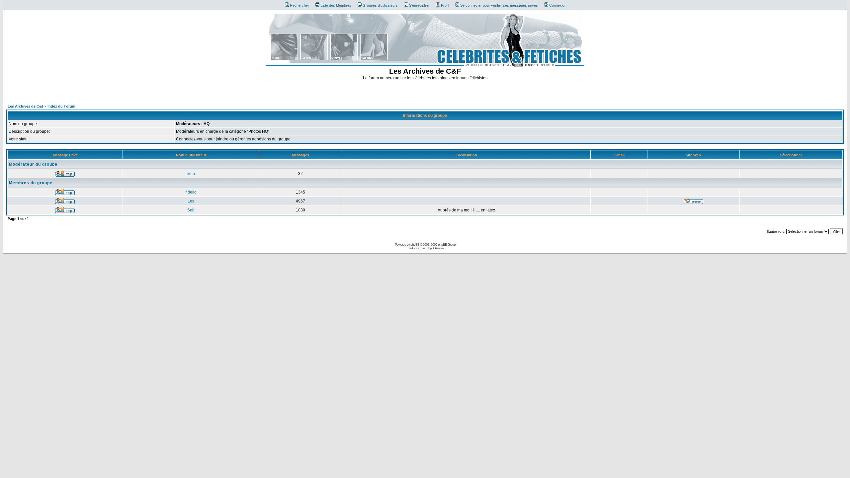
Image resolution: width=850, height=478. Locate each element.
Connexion (557, 5)
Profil (445, 5)
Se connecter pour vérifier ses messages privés (499, 5)
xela (191, 173)
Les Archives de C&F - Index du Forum (41, 106)
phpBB (414, 244)
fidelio (191, 192)
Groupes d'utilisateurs (380, 5)
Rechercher (299, 5)
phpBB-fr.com (435, 248)
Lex (191, 201)
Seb (191, 210)
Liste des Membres (335, 5)
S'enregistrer (419, 5)
